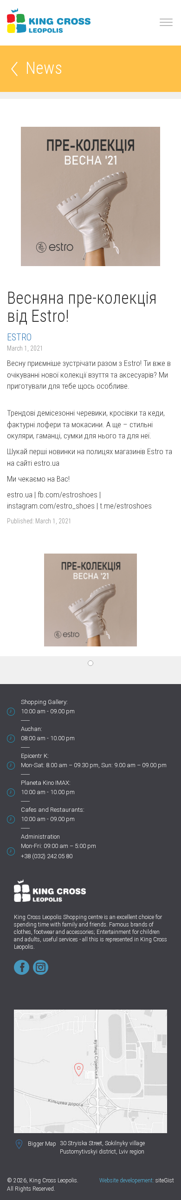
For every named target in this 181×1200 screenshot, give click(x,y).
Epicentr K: (35, 755)
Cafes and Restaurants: (52, 809)
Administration (40, 836)
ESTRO (19, 337)
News (44, 69)
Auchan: (31, 728)
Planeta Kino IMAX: (46, 782)
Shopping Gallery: (44, 701)
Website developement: (126, 1180)
